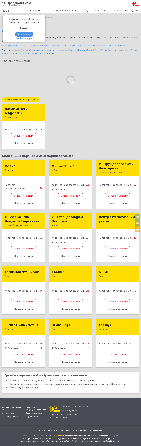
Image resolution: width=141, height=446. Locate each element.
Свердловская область (41, 50)
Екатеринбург (9, 45)
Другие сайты (32, 416)
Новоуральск (59, 45)
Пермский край (85, 50)
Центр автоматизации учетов (117, 219)
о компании (57, 435)
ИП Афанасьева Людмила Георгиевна (22, 219)
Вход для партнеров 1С (11, 408)
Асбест (23, 45)
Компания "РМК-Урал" (22, 272)
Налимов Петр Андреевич (16, 111)
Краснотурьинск (39, 45)
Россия (24, 50)
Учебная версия (9, 413)
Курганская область (65, 50)
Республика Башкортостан (109, 50)
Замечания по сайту (35, 413)
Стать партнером (10, 416)
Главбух (105, 325)
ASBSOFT (105, 272)
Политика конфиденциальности (36, 408)
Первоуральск (77, 45)
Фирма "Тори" (63, 166)
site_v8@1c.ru (73, 410)
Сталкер (58, 272)
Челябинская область (43, 53)
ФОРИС (10, 166)
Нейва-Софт (61, 325)
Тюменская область (19, 53)
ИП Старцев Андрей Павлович (67, 219)
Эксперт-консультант (21, 325)
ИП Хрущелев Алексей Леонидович (116, 166)
